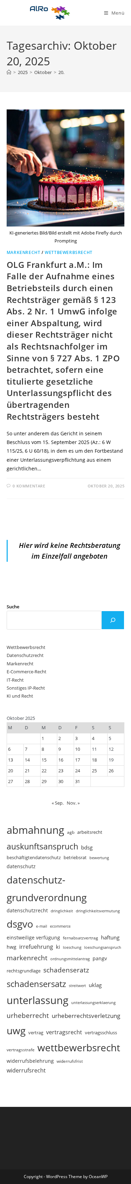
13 (10, 760)
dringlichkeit (62, 910)
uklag (95, 984)
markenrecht (27, 957)
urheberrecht (28, 1015)
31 (77, 781)
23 (60, 770)
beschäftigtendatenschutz (34, 857)
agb (70, 832)
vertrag (35, 1033)
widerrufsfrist (70, 1061)
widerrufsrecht (26, 1070)
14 (27, 760)
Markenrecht (24, 252)
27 (10, 781)
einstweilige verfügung (33, 937)
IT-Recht (15, 680)
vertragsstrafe (21, 1050)
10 (77, 749)
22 (44, 770)
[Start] (9, 72)
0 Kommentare (29, 485)
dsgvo (20, 923)
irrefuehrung (36, 947)
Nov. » (73, 803)
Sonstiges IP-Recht (26, 688)
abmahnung (35, 830)
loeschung (72, 947)
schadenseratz (66, 970)
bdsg (87, 847)
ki (58, 946)
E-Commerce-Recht (26, 671)
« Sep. (58, 803)
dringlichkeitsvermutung (98, 910)
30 (60, 781)
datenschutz (21, 866)
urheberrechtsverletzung (86, 1016)
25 (94, 770)
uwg (16, 1030)
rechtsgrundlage (24, 971)
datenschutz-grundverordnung (47, 888)
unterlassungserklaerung (93, 1002)
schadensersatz (36, 983)
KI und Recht (20, 696)
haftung (110, 937)
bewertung (99, 857)
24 (77, 770)
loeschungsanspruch (102, 947)
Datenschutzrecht (25, 655)
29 (44, 781)
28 (27, 781)
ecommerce (60, 926)
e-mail (41, 926)
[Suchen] (112, 620)
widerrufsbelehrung (30, 1061)
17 (77, 760)
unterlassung (37, 1000)
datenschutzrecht (27, 910)
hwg (11, 947)
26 (111, 770)
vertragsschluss (101, 1032)
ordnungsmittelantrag (70, 958)
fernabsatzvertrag (80, 938)
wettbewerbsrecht (78, 1047)
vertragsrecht (64, 1032)
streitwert (77, 985)
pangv (100, 958)
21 (27, 770)
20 (10, 770)
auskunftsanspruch (42, 846)
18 (94, 760)
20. (61, 72)
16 (60, 760)
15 (44, 760)
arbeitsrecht (89, 832)
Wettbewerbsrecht (69, 252)
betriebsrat (75, 858)
